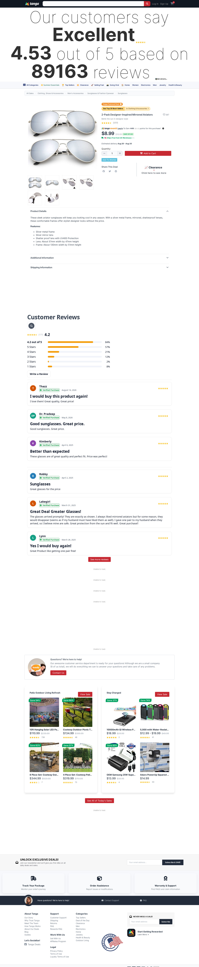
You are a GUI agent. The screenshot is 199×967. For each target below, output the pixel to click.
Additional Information (42, 257)
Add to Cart (150, 153)
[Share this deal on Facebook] (104, 171)
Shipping (54, 920)
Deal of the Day (82, 920)
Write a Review (39, 374)
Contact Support (112, 900)
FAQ (145, 900)
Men (155, 85)
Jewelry (162, 85)
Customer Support (58, 917)
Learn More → (143, 935)
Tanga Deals (34, 944)
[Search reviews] (31, 326)
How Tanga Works (32, 926)
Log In (155, 3)
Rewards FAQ (56, 929)
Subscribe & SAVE (172, 862)
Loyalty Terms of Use (59, 956)
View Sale (85, 694)
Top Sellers (68, 85)
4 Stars (31, 352)
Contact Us (58, 672)
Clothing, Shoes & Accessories (50, 93)
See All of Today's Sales (99, 800)
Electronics (145, 85)
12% (107, 356)
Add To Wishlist (109, 160)
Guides (28, 935)
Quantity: (106, 148)
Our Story (29, 917)
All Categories (32, 85)
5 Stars (31, 347)
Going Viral (113, 85)
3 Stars (31, 356)
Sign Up (164, 3)
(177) (115, 122)
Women (135, 85)
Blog (26, 932)
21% (107, 351)
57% (107, 347)
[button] (163, 128)
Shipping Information (41, 267)
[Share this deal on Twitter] (110, 171)
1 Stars (31, 366)
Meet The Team (31, 923)
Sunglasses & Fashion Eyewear (100, 93)
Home (125, 85)
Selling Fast (97, 85)
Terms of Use (56, 954)
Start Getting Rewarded (150, 931)
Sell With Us (55, 938)
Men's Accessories (76, 93)
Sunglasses (122, 93)
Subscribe (166, 922)
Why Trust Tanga (32, 920)
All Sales (30, 93)
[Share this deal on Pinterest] (116, 171)
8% (108, 366)
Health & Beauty (175, 85)
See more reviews (99, 559)
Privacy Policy (56, 951)
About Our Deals (32, 929)
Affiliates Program (58, 941)
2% (108, 361)
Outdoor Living (82, 940)
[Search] (147, 3)
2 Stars (31, 361)
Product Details (38, 211)
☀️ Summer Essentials (50, 85)
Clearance (83, 85)
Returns (53, 923)
